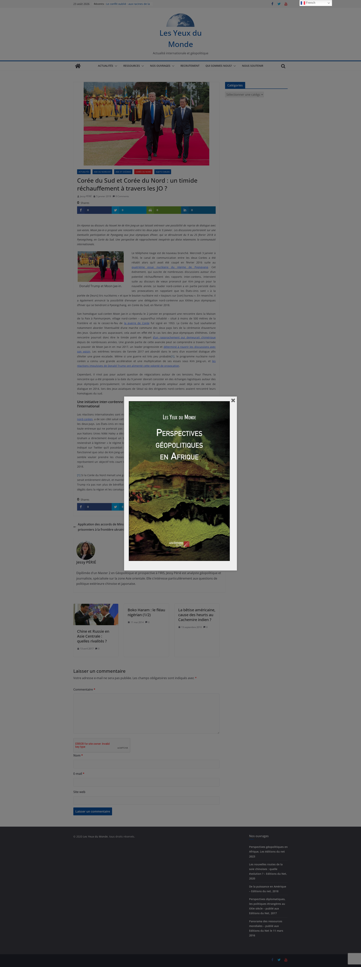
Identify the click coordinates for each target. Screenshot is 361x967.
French (310, 2)
